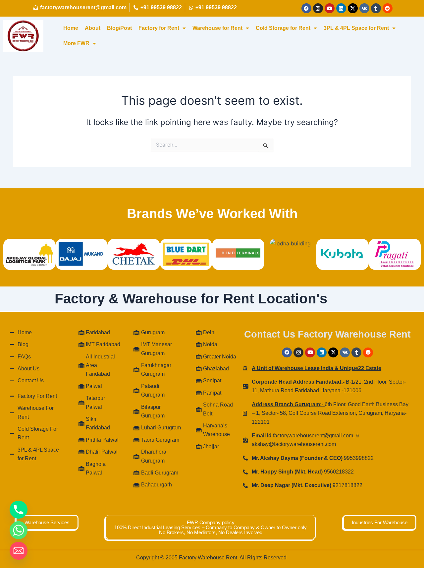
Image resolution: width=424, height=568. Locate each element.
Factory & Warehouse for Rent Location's (191, 298)
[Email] (18, 551)
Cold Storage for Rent (283, 28)
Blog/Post (119, 28)
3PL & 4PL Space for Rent (356, 28)
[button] (210, 527)
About (92, 28)
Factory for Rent (158, 28)
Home (70, 28)
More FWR (76, 43)
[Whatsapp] (18, 530)
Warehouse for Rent (217, 28)
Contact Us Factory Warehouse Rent (327, 334)
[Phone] (18, 510)
